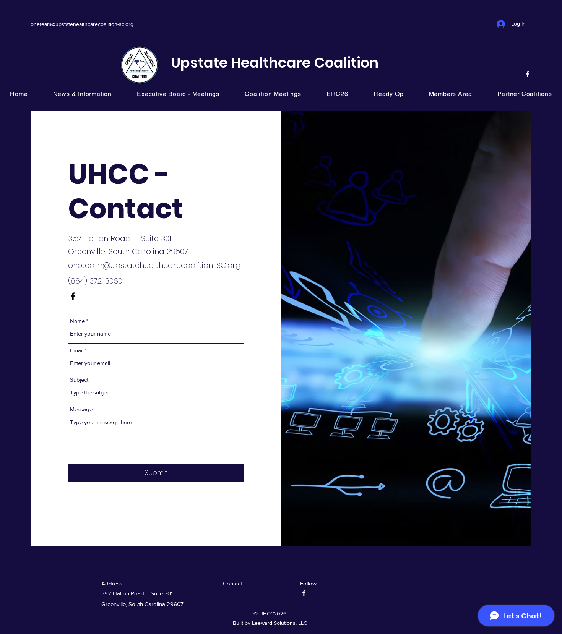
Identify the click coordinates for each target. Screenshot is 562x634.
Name (77, 321)
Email (76, 350)
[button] (524, 94)
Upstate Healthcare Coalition (274, 63)
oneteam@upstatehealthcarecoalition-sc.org (82, 24)
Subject (79, 380)
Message (81, 409)
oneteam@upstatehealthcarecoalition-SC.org (154, 265)
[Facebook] (527, 74)
